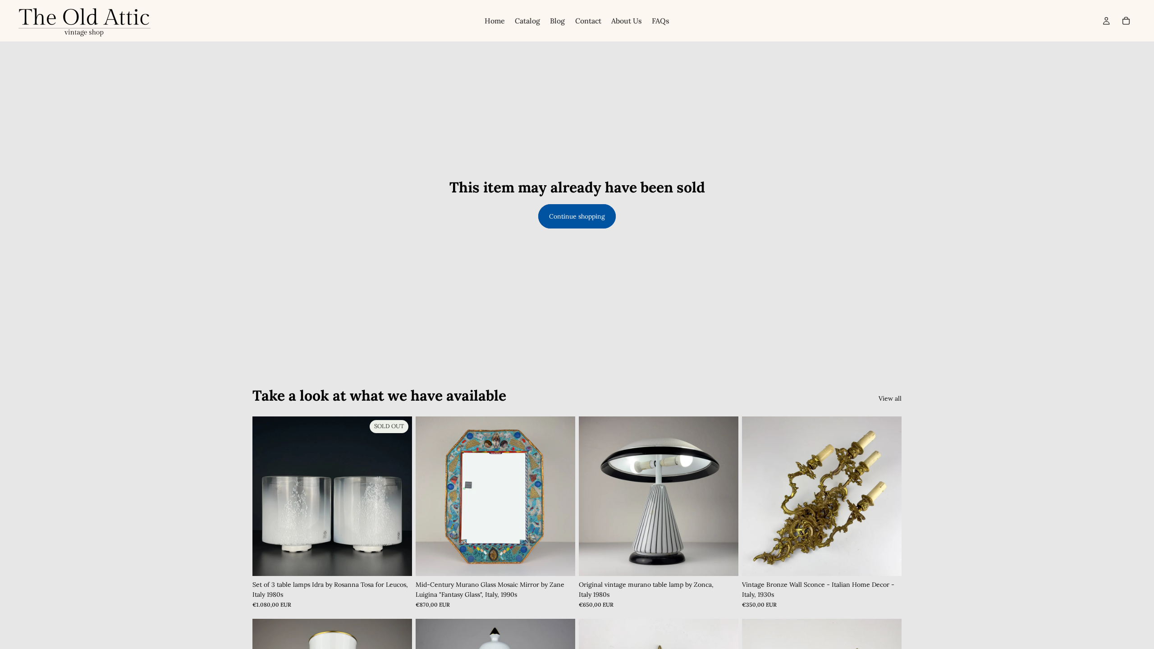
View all (890, 398)
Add (568, 562)
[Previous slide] (429, 496)
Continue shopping (577, 216)
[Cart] (1126, 21)
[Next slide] (561, 496)
